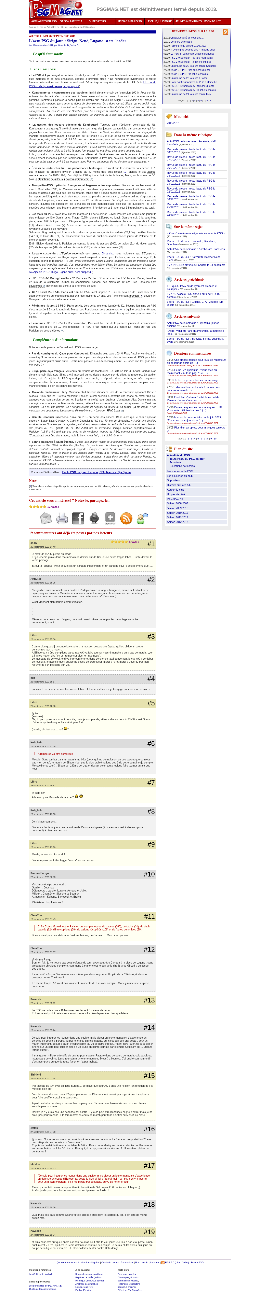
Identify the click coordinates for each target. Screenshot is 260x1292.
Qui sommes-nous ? (68, 1262)
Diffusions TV (124, 1290)
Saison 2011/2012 (177, 517)
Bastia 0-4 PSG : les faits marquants (190, 70)
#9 (151, 844)
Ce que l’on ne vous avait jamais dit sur (192, 365)
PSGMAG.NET (212, 21)
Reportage (123, 1274)
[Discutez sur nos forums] (140, 521)
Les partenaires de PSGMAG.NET (46, 1285)
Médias (134, 1280)
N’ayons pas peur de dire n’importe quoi (192, 49)
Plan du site (141, 1262)
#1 (151, 544)
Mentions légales (90, 1262)
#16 (149, 1129)
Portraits (134, 1277)
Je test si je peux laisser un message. (196, 380)
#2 (151, 580)
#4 (151, 679)
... (213, 100)
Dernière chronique (181, 41)
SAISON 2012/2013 (71, 21)
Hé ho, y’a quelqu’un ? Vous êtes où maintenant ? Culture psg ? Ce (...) (192, 371)
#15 (149, 1075)
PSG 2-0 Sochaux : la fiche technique (190, 61)
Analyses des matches (86, 1284)
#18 (149, 1204)
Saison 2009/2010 (177, 508)
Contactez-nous (110, 1262)
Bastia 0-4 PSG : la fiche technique (189, 74)
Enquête (87, 1290)
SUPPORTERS (97, 21)
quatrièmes (112, 309)
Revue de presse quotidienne (89, 1274)
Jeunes (121, 1287)
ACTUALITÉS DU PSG (44, 21)
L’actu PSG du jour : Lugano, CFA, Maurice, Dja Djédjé (96, 472)
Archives (154, 1262)
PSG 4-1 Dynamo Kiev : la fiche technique (193, 90)
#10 (149, 874)
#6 (151, 743)
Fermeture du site (188, 45)
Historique (123, 1284)
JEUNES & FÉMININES (189, 21)
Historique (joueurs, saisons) (89, 1280)
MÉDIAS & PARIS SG (130, 21)
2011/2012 (173, 123)
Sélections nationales (182, 465)
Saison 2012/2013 (177, 521)
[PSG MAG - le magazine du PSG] (56, 9)
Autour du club (175, 489)
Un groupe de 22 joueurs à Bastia (189, 78)
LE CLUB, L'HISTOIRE (159, 21)
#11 (149, 916)
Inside (177, 413)
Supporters (173, 480)
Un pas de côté (176, 494)
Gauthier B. (63, 45)
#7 (151, 782)
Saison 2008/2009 (177, 503)
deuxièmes (35, 285)
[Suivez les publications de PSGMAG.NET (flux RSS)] (124, 521)
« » (196, 233)
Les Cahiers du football (40, 1274)
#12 (149, 949)
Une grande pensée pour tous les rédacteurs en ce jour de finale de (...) (196, 361)
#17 (149, 1165)
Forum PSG (197, 1262)
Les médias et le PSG (180, 471)
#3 (151, 636)
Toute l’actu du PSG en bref (81, 27)
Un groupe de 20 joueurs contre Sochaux (193, 66)
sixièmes (55, 330)
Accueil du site (36, 27)
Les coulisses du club (180, 475)
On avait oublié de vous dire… (187, 37)
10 (215, 438)
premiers (134, 295)
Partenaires (127, 1262)
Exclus (78, 1290)
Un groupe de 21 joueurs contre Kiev (190, 94)
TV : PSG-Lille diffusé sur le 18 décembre (196, 264)
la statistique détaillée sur (62, 179)
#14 (149, 1027)
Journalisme (124, 1280)
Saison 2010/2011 (177, 512)
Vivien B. (74, 45)
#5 (151, 703)
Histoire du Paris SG (179, 485)
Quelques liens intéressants (42, 1289)
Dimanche (107, 253)
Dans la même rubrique (193, 134)
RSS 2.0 (169, 1262)
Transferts (176, 462)
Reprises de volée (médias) (89, 1277)
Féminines (131, 1287)
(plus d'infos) (182, 1262)
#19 (149, 1232)
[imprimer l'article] (60, 521)
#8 (151, 811)
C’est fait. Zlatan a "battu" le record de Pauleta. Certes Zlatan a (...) (193, 399)
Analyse (133, 1274)
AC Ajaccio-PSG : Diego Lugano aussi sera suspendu (60, 271)
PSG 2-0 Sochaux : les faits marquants (191, 57)
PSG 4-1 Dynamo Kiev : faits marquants (192, 86)
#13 (149, 1000)
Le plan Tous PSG (84, 1287)
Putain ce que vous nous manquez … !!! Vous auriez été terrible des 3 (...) (194, 409)
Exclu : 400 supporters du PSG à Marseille (193, 82)
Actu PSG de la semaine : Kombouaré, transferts (196, 249)
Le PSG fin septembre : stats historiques (192, 53)
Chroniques (123, 1277)
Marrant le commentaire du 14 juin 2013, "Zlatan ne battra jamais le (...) (194, 419)
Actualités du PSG (56, 27)
